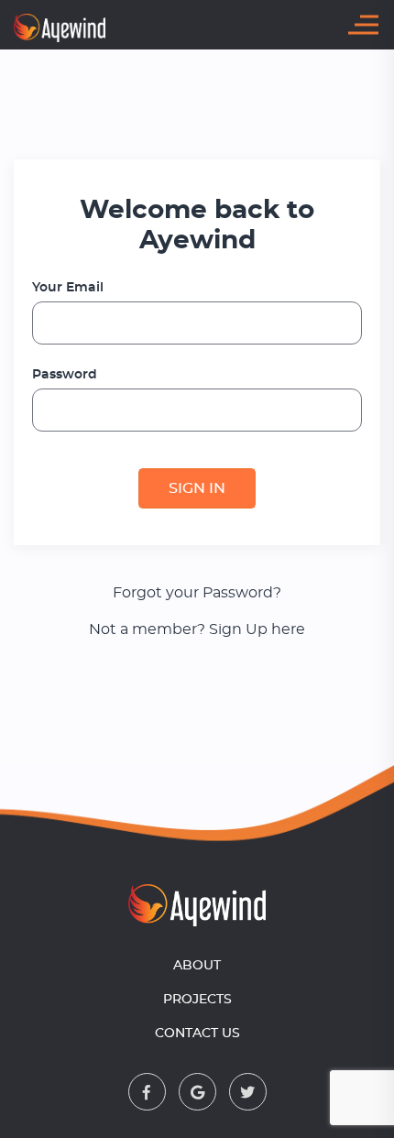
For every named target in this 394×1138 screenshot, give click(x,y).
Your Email (68, 287)
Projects (197, 999)
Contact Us (197, 1033)
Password (64, 374)
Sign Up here (257, 629)
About (197, 965)
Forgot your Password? (197, 592)
